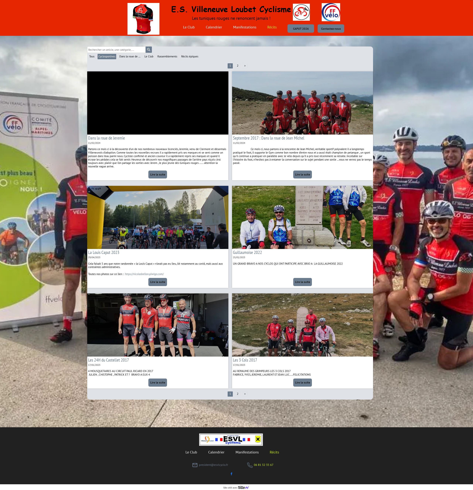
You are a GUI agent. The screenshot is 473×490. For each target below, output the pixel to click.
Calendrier (214, 27)
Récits (272, 27)
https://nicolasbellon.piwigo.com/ (144, 274)
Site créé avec (230, 487)
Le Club (189, 27)
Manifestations (244, 27)
